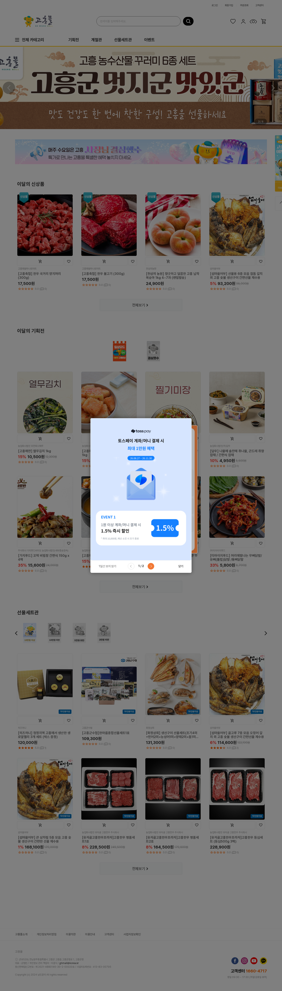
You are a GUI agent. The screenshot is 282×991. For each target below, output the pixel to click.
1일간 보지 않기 (107, 566)
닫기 (180, 566)
